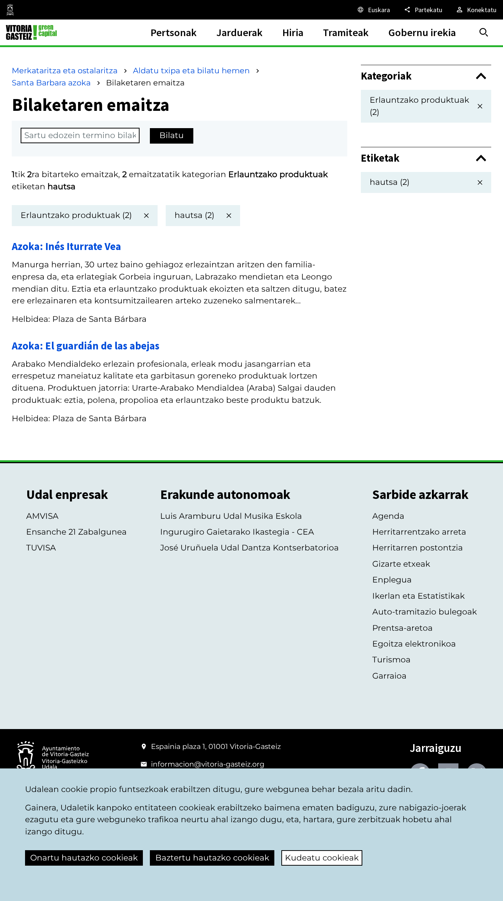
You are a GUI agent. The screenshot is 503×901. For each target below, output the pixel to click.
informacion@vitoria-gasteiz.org (207, 764)
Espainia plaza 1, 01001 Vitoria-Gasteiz (216, 746)
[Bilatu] (484, 32)
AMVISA (42, 516)
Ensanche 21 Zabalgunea (76, 532)
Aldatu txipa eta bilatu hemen (191, 70)
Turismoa (391, 660)
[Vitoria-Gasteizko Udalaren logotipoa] (52, 758)
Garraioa (389, 676)
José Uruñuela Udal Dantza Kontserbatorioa (249, 548)
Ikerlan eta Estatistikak (418, 596)
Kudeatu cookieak (322, 858)
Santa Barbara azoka (51, 82)
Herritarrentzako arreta (419, 532)
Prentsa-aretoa (402, 628)
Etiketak (380, 158)
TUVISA (41, 548)
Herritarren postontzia (417, 548)
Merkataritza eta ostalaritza (64, 70)
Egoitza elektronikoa (414, 644)
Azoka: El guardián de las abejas (85, 345)
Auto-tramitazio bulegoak (424, 612)
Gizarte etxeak (401, 564)
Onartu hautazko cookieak (84, 858)
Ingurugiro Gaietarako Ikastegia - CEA (237, 532)
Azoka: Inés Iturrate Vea (66, 246)
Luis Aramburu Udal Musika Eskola (231, 516)
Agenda (388, 516)
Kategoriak (386, 76)
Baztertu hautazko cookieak (212, 858)
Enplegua (392, 580)
